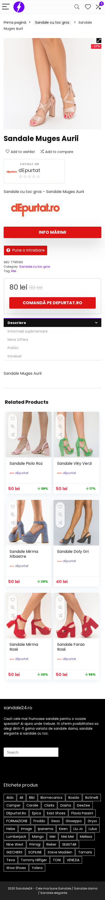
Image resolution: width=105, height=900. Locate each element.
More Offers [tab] (18, 339)
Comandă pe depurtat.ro (52, 303)
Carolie (32, 805)
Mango (38, 836)
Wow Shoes (16, 867)
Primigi (35, 844)
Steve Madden (60, 852)
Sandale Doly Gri (73, 551)
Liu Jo (78, 828)
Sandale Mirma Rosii (24, 647)
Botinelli (91, 797)
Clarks (49, 805)
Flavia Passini (82, 813)
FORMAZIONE (17, 821)
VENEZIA (73, 860)
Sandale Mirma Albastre (24, 554)
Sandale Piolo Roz (26, 463)
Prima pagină (15, 22)
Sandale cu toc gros (52, 22)
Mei (13, 271)
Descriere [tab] (17, 322)
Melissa (86, 836)
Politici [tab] (13, 347)
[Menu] (6, 6)
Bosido (73, 797)
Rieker (51, 844)
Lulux (93, 828)
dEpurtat (29, 170)
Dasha (65, 805)
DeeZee (83, 805)
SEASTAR (69, 844)
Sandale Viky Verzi (74, 463)
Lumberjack (16, 836)
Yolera (37, 867)
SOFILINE (35, 852)
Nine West (14, 844)
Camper (13, 805)
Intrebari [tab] (15, 356)
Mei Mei (67, 836)
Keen (63, 828)
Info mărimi (52, 232)
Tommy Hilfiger (34, 860)
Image (26, 828)
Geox (55, 821)
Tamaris (85, 852)
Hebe (10, 828)
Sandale (64, 888)
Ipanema (45, 828)
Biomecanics (52, 797)
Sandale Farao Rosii (71, 647)
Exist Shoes (56, 813)
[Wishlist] (88, 7)
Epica (36, 813)
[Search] (77, 6)
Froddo (39, 821)
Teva (10, 860)
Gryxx (92, 821)
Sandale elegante (53, 893)
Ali (21, 797)
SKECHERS (14, 852)
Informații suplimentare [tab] (28, 331)
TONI (57, 860)
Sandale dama (85, 888)
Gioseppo (74, 821)
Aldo (10, 797)
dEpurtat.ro (16, 813)
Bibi (32, 797)
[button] (98, 40)
